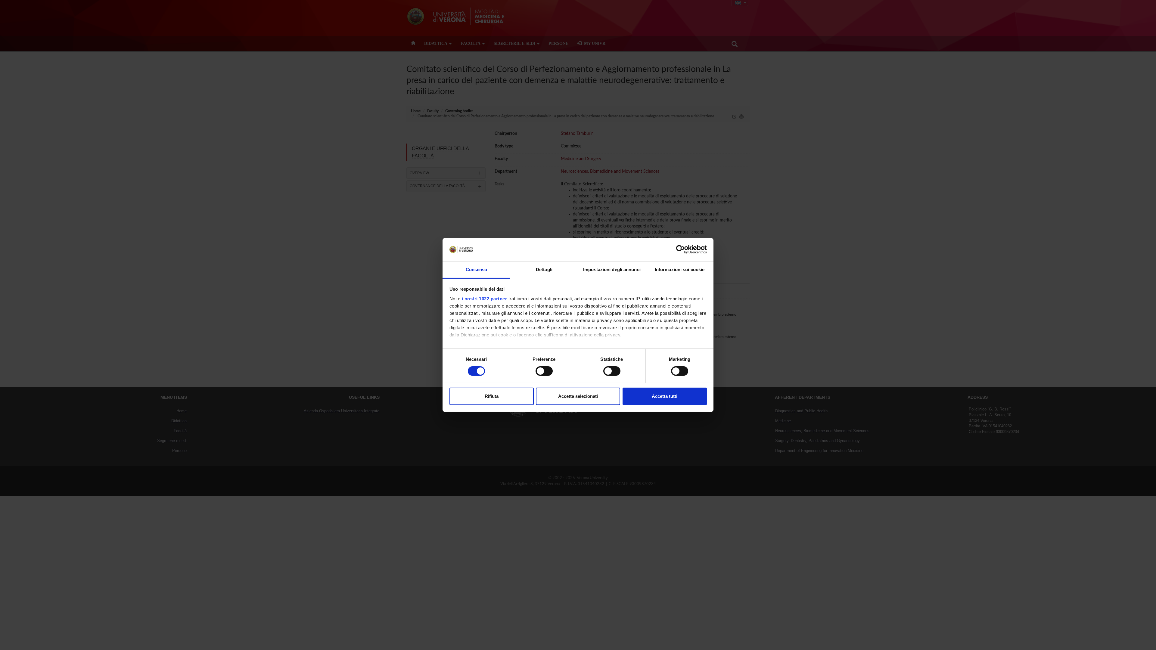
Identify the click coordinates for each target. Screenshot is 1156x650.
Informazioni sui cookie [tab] (679, 269)
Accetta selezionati (578, 396)
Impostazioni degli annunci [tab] (612, 269)
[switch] (544, 371)
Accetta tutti (664, 396)
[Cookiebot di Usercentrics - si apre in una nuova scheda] (680, 249)
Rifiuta (492, 396)
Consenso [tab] (476, 269)
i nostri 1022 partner (484, 298)
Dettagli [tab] (544, 269)
